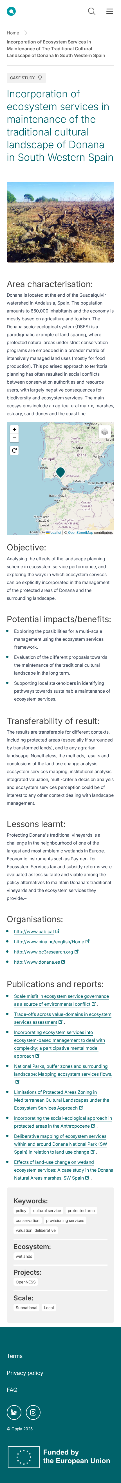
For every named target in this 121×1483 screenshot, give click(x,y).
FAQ (12, 1389)
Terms (15, 1356)
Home (13, 33)
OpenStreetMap (80, 532)
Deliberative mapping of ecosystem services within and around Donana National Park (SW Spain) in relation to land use (60, 1144)
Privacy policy (25, 1373)
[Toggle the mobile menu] (109, 11)
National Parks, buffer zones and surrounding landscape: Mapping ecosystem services (63, 1070)
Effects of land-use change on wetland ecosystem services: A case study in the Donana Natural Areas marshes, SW (63, 1170)
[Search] (91, 11)
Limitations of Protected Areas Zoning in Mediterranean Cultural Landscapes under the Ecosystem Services (61, 1100)
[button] (60, 472)
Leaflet (55, 532)
